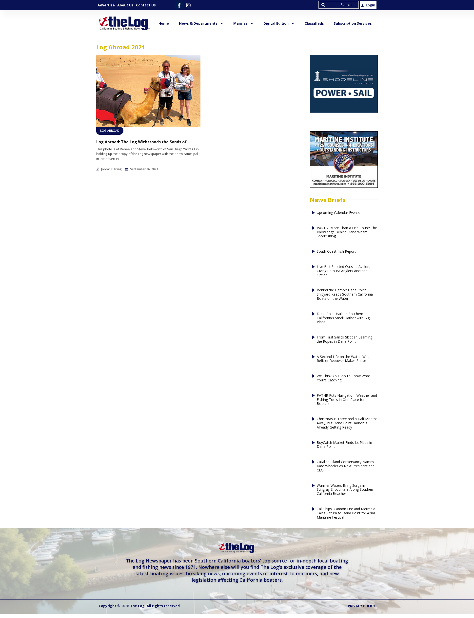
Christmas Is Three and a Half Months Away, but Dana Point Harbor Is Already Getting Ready (347, 423)
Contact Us (146, 5)
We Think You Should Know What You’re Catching (343, 378)
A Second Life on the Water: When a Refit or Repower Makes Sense (346, 359)
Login (370, 5)
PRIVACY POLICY (361, 605)
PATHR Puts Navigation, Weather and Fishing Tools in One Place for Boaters (347, 399)
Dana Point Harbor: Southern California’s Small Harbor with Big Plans (343, 318)
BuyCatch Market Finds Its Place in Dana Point (344, 445)
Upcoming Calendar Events (338, 213)
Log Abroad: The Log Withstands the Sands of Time (143, 142)
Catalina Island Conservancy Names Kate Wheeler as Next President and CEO (346, 466)
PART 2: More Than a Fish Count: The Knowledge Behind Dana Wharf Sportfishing (347, 232)
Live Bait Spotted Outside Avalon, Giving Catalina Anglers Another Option (343, 271)
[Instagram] (188, 5)
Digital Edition (276, 23)
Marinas (240, 23)
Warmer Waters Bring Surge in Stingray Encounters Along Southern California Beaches (345, 490)
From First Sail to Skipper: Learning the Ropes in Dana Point (344, 339)
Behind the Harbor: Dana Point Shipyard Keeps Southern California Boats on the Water (345, 294)
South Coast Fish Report (336, 251)
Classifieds (314, 23)
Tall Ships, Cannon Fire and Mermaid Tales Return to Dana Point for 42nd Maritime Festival (346, 513)
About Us (125, 5)
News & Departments (198, 23)
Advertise (106, 5)
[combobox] (338, 5)
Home (163, 23)
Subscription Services (353, 23)
